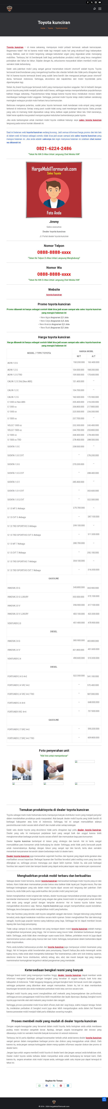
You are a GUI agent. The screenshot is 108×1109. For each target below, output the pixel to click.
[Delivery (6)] (85, 792)
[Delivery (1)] (22, 770)
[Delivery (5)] (53, 792)
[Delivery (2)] (53, 770)
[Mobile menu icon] (99, 8)
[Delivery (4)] (22, 792)
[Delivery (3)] (85, 770)
